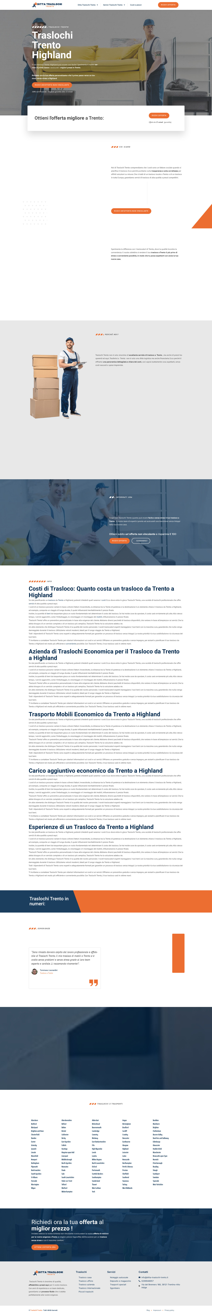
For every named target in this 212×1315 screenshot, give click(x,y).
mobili (99, 617)
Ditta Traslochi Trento (87, 5)
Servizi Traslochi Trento (113, 5)
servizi (31, 603)
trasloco (51, 600)
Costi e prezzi (136, 5)
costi (104, 600)
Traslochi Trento (36, 1310)
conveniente (71, 643)
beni (49, 613)
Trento (60, 600)
